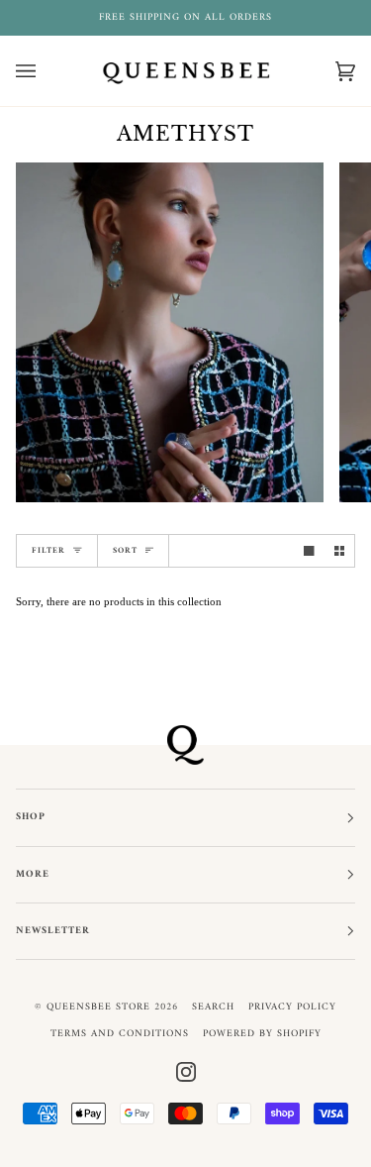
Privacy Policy (292, 1007)
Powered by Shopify (262, 1033)
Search (213, 1007)
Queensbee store (98, 1007)
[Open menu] (45, 71)
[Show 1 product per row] (309, 551)
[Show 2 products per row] (340, 551)
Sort (125, 550)
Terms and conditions (119, 1033)
